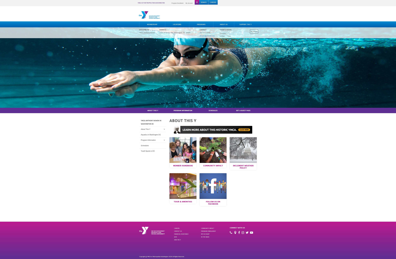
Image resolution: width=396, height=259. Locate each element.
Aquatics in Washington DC (151, 135)
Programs (201, 24)
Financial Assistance (181, 234)
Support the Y (245, 24)
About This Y (152, 110)
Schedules (213, 110)
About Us (224, 24)
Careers (177, 228)
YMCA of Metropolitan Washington (151, 3)
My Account (189, 3)
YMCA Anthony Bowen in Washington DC (151, 122)
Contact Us (178, 231)
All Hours (254, 31)
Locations (177, 24)
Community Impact (207, 228)
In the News (205, 237)
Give (175, 237)
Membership (152, 24)
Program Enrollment (177, 3)
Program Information (183, 110)
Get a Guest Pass (243, 110)
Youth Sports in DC (148, 151)
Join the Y (177, 240)
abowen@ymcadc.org (207, 36)
